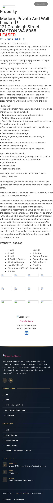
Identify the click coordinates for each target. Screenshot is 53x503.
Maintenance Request (15, 410)
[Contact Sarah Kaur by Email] (26, 333)
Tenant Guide (11, 445)
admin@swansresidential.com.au (21, 481)
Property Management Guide (18, 450)
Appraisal (9, 415)
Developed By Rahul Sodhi (13, 499)
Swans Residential (22, 493)
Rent (7, 400)
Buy (6, 394)
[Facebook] (5, 380)
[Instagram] (10, 380)
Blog (7, 430)
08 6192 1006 (13, 473)
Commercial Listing (14, 405)
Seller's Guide (11, 440)
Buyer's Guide (11, 435)
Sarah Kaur (26, 321)
